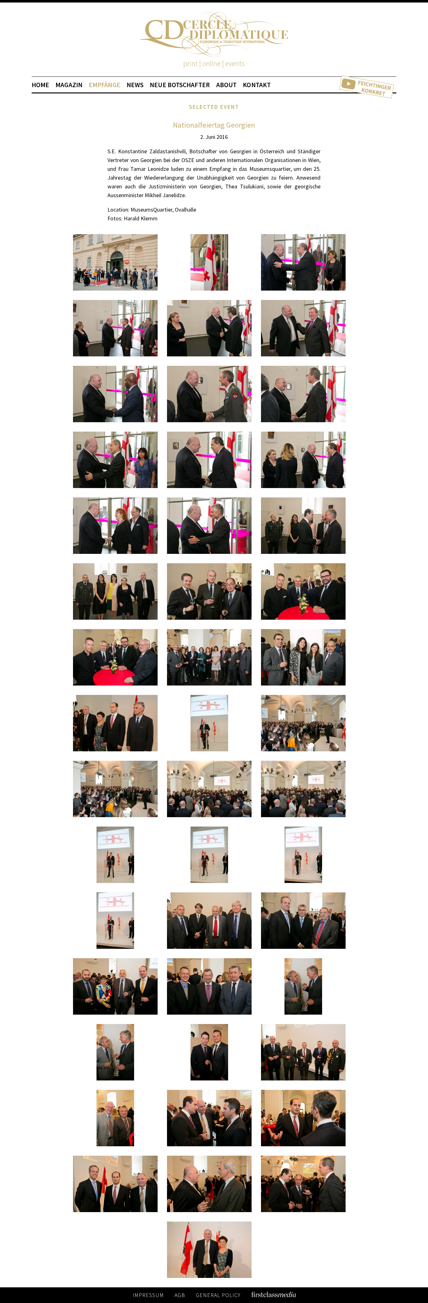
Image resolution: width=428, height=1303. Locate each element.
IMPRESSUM (148, 1295)
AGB (180, 1295)
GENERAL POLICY (218, 1295)
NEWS (135, 85)
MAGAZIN (68, 85)
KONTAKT (257, 85)
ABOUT (226, 85)
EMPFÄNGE (104, 85)
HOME (40, 85)
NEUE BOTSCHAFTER (180, 85)
